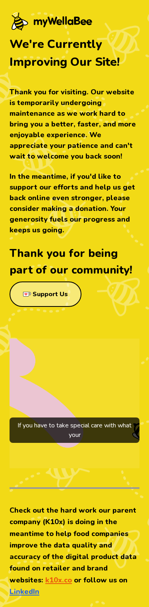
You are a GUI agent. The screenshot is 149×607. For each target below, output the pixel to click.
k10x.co (58, 580)
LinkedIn (24, 591)
